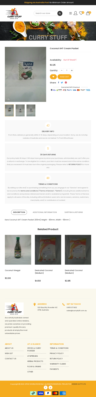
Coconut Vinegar (12, 270)
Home (48, 26)
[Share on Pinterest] (66, 82)
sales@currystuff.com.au (77, 310)
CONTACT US (10, 358)
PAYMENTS (54, 369)
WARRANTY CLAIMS (58, 364)
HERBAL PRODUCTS (35, 361)
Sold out (64, 77)
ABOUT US (9, 348)
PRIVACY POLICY (57, 353)
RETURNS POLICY (75, 164)
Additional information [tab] (45, 212)
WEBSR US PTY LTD (79, 384)
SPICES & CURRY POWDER (34, 349)
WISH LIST (9, 353)
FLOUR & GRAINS (34, 366)
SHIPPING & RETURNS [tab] (73, 212)
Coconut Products (48, 31)
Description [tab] (19, 212)
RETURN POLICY (56, 358)
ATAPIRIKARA (32, 356)
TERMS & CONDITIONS (59, 348)
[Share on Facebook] (58, 82)
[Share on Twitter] (62, 82)
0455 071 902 (72, 307)
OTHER (30, 371)
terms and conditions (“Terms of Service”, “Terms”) (41, 191)
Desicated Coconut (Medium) (44, 271)
